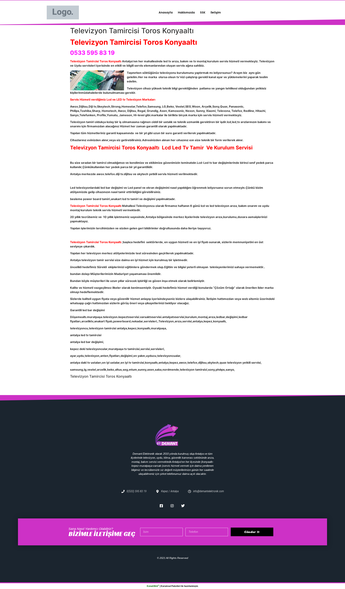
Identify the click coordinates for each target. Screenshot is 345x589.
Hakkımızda (186, 12)
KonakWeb (153, 586)
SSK (202, 12)
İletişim (216, 12)
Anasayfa (166, 12)
